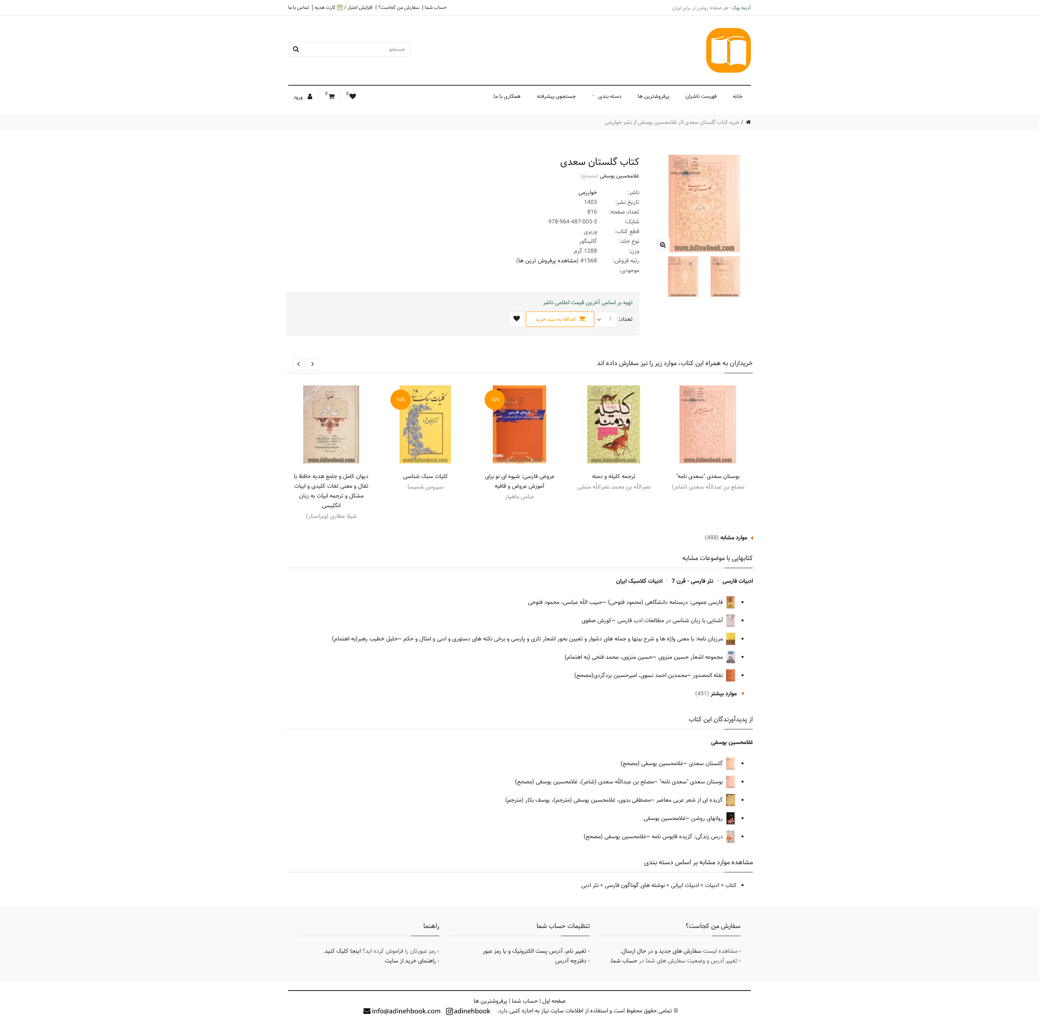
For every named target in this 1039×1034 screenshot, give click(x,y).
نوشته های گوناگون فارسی (635, 885)
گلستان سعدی (706, 763)
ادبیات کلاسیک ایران (639, 581)
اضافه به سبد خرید (556, 319)
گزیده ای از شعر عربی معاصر (690, 800)
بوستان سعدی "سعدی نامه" (707, 476)
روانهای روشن (707, 818)
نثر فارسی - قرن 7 (692, 581)
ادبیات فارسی (737, 581)
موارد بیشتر (724, 694)
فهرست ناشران (701, 96)
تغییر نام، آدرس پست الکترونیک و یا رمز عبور (534, 951)
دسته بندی (609, 96)
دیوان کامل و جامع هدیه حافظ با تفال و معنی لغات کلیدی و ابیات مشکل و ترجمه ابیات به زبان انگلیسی (331, 491)
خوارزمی (587, 192)
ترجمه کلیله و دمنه (614, 476)
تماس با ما (298, 7)
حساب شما (436, 7)
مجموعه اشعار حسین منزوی (691, 657)
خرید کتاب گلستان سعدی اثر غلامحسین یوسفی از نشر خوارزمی (671, 122)
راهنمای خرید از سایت (410, 961)
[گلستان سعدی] (662, 245)
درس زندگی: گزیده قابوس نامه (688, 836)
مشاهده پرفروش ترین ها (547, 261)
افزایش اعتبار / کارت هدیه (344, 7)
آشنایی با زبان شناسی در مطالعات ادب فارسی (670, 620)
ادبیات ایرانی (685, 885)
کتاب (731, 885)
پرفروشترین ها (653, 96)
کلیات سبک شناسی (425, 476)
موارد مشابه (733, 538)
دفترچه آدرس (570, 961)
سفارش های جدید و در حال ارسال (661, 951)
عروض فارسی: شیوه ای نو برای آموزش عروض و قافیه (519, 481)
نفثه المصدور (708, 675)
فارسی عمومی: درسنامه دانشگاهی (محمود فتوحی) (666, 602)
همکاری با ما (507, 96)
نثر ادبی (590, 885)
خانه (738, 96)
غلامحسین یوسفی (619, 175)
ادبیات (712, 885)
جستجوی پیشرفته (556, 96)
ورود (298, 97)
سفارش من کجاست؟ (398, 7)
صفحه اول (554, 1001)
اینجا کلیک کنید (343, 951)
